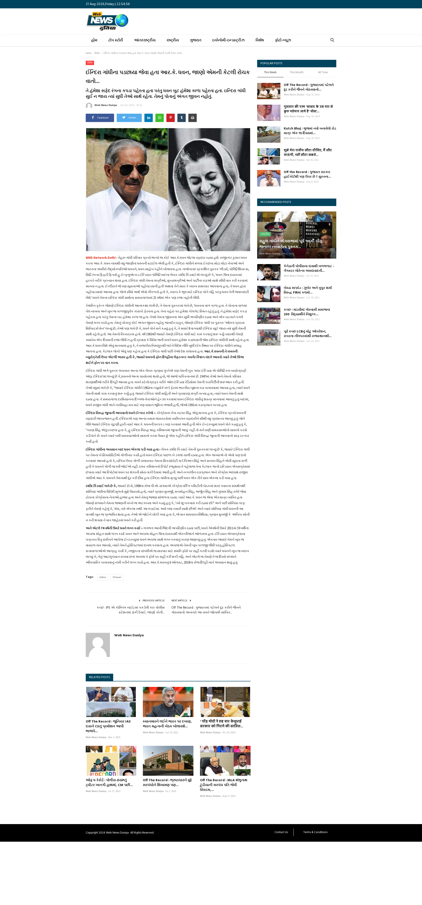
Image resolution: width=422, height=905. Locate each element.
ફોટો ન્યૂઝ (283, 40)
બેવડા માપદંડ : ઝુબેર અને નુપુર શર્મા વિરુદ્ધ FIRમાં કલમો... (308, 290)
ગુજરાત (195, 40)
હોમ (94, 40)
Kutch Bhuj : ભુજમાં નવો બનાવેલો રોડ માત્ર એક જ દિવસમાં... (310, 131)
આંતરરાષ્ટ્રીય (145, 40)
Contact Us (281, 832)
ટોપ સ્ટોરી (115, 40)
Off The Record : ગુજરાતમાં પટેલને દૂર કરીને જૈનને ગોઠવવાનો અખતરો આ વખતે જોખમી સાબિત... (206, 610)
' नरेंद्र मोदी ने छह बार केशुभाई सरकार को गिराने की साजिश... (221, 724)
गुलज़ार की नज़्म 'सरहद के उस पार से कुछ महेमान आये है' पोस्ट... (308, 109)
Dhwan (117, 577)
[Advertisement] (132, 872)
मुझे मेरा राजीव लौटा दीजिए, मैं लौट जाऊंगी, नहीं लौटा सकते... (308, 152)
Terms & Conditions (315, 832)
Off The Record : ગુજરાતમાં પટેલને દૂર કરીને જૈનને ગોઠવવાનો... (309, 87)
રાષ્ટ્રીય (173, 40)
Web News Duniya (106, 105)
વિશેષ (260, 40)
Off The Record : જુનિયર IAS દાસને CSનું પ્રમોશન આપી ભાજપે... (108, 726)
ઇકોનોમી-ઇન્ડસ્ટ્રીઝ (228, 40)
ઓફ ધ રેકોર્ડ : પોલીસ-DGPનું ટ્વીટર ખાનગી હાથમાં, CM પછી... (109, 783)
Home (88, 53)
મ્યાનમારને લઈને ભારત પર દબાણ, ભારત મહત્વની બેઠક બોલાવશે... (167, 724)
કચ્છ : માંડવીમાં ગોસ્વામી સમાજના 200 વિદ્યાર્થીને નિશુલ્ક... (307, 312)
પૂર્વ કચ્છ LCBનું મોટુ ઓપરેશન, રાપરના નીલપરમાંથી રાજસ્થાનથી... (308, 334)
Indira (102, 577)
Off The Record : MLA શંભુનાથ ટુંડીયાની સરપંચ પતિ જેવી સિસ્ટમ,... (223, 785)
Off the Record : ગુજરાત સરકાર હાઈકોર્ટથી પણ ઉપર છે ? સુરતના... (307, 174)
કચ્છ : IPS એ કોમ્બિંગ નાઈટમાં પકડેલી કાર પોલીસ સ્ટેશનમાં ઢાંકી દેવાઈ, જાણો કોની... (131, 610)
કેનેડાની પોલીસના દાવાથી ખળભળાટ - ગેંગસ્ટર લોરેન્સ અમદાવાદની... (309, 268)
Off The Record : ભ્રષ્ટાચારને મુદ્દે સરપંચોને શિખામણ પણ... (167, 783)
